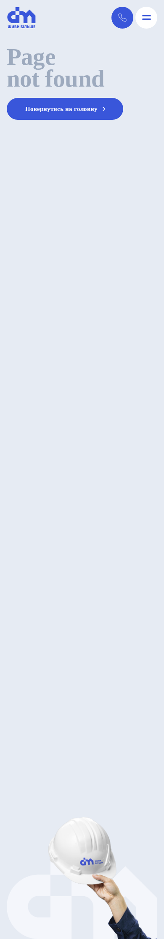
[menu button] (146, 18)
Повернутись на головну (62, 109)
